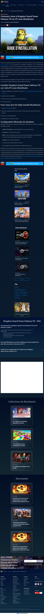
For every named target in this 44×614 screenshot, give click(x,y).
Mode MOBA (15, 581)
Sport (1, 600)
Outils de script (15, 596)
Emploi (25, 583)
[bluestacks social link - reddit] (38, 584)
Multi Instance (17, 295)
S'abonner (40, 561)
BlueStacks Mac (3, 578)
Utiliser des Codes (18, 218)
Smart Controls (15, 590)
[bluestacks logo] (4, 2)
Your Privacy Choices (23, 613)
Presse (25, 585)
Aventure (2, 592)
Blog (5, 10)
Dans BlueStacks (21, 5)
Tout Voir (22, 279)
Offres (2, 582)
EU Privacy (29, 609)
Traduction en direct (16, 589)
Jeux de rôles (3, 598)
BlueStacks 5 (3, 579)
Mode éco (14, 587)
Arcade (2, 594)
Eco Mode (24, 295)
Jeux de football (3, 603)
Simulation (2, 599)
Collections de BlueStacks (32, 5)
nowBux (2, 583)
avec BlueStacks (18, 158)
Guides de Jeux (17, 184)
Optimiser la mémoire (16, 594)
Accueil (3, 5)
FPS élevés (14, 597)
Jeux (7, 5)
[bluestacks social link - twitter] (36, 586)
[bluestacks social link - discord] (36, 584)
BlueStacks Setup (24, 292)
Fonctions (15, 576)
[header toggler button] (42, 1)
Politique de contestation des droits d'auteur (21, 609)
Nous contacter (26, 582)
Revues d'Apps (13, 5)
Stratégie (16, 292)
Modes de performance (17, 593)
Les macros (15, 586)
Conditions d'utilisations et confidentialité (7, 609)
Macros (16, 287)
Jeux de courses (3, 596)
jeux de (3, 64)
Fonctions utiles (15, 601)
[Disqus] (22, 377)
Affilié (25, 581)
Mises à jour (37, 578)
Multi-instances (15, 582)
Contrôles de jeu (15, 578)
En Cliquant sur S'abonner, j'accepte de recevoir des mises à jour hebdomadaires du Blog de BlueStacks (33, 564)
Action (2, 591)
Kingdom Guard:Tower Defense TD (17, 10)
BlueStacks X (17, 297)
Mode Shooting (15, 579)
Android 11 (2, 585)
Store (1, 581)
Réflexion (2, 595)
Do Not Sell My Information (36, 609)
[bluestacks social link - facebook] (41, 584)
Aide (36, 576)
